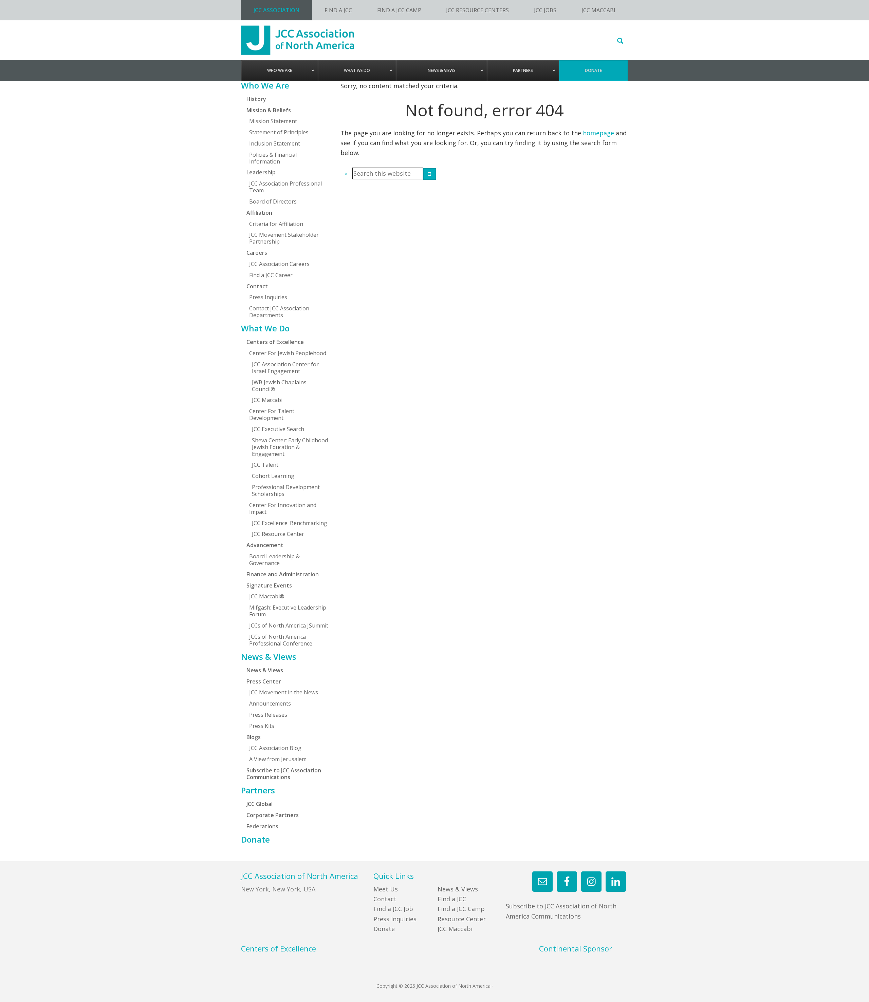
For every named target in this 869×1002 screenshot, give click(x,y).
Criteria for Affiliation (276, 224)
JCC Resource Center (278, 534)
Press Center (263, 681)
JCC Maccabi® (266, 596)
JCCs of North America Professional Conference (280, 640)
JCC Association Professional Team (285, 187)
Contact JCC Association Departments (279, 312)
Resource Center (462, 919)
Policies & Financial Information (273, 158)
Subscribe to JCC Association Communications (283, 774)
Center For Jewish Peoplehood (287, 353)
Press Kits (261, 726)
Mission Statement (273, 121)
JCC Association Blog (275, 748)
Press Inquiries (268, 297)
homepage (598, 133)
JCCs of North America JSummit (288, 625)
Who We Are (265, 85)
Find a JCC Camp (461, 909)
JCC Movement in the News (283, 692)
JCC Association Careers (279, 264)
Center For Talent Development (271, 414)
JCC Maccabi (267, 400)
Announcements (270, 703)
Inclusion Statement (274, 143)
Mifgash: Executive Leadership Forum (287, 611)
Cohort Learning (273, 476)
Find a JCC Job (393, 909)
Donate (255, 839)
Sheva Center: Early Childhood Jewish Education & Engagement (290, 447)
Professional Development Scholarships (286, 490)
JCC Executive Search (278, 429)
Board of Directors (273, 201)
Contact (384, 899)
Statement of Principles (279, 132)
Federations (262, 826)
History (256, 99)
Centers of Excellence (275, 342)
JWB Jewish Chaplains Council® (279, 386)
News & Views (268, 656)
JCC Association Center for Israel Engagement (285, 368)
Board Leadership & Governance (274, 560)
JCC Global (259, 804)
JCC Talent (265, 464)
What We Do (265, 328)
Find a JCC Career (271, 275)
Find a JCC (452, 899)
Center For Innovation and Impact (282, 508)
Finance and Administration (282, 574)
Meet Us (385, 889)
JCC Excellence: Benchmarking (289, 523)
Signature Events (269, 585)
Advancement (264, 545)
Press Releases (268, 714)
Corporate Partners (272, 815)
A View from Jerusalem (278, 759)
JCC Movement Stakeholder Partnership (284, 238)
